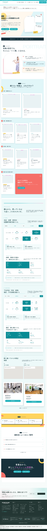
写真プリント (39, 505)
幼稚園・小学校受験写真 (15, 508)
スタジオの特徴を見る (4, 511)
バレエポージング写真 (34, 134)
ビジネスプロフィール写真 (7, 110)
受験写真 (18, 160)
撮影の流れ (30, 506)
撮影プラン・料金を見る (17, 471)
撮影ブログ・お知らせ (31, 511)
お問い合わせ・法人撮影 (40, 508)
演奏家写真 (20, 526)
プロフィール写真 (23, 467)
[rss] (44, 0)
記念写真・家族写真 (6, 185)
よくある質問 (30, 510)
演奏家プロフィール (39, 526)
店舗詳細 (21, 519)
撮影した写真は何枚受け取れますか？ (10, 444)
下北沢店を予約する (34, 401)
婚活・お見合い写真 (6, 160)
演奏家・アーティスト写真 (21, 135)
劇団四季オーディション (15, 507)
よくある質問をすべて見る (23, 452)
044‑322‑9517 (20, 518)
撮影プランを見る (32, 493)
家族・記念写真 (22, 512)
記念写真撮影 (12, 526)
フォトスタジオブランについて (32, 504)
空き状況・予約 (40, 493)
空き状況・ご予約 (40, 509)
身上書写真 (16, 526)
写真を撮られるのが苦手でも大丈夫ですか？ (11, 439)
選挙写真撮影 (29, 526)
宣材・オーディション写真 (7, 134)
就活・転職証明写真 (34, 160)
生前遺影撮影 (33, 526)
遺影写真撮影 (7, 526)
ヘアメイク (32, 70)
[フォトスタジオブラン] (5, 2)
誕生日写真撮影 (2, 526)
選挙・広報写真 (26, 110)
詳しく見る (5, 114)
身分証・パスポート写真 (23, 511)
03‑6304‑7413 (42, 518)
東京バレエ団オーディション (4, 528)
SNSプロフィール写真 (15, 512)
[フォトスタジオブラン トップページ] (6, 503)
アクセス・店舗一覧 (31, 507)
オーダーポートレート (15, 511)
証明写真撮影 (24, 526)
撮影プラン (14, 502)
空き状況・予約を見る (26, 471)
